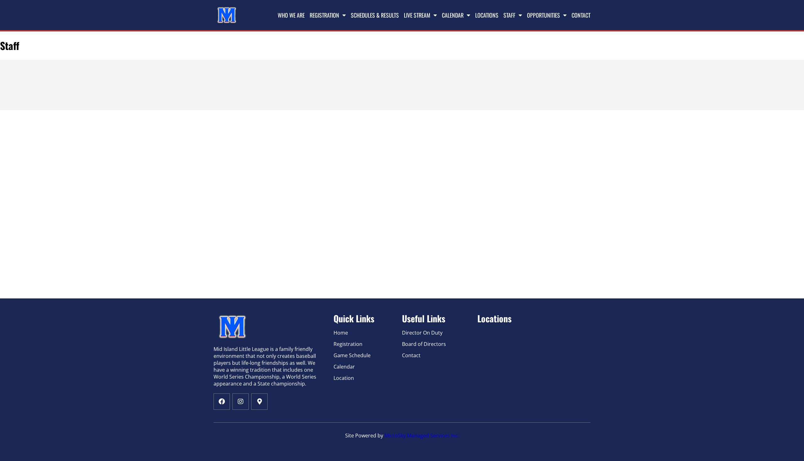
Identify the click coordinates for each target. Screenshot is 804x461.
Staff (509, 15)
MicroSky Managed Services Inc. (421, 435)
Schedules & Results (375, 15)
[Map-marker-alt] (259, 401)
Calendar (453, 15)
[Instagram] (240, 401)
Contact (581, 15)
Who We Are (291, 15)
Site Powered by (364, 435)
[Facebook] (222, 401)
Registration (324, 15)
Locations (486, 15)
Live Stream (417, 15)
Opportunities (543, 15)
